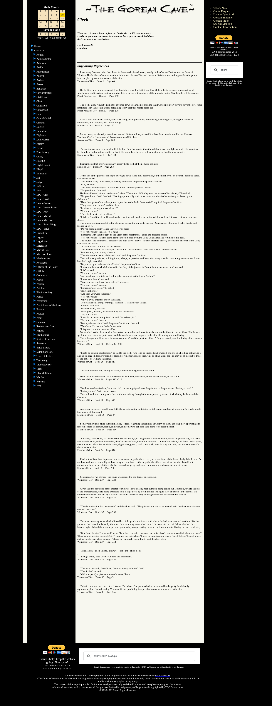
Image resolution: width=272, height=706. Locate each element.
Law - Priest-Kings (46, 224)
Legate (40, 237)
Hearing (41, 160)
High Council (43, 165)
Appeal (40, 76)
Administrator (44, 59)
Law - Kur (42, 211)
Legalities (41, 233)
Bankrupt (41, 88)
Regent (40, 330)
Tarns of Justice (44, 356)
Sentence (41, 343)
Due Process (43, 139)
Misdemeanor (43, 258)
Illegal (40, 169)
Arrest (40, 84)
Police (40, 296)
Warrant (41, 381)
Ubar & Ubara (44, 373)
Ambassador (43, 71)
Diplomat (41, 135)
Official (40, 271)
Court (39, 114)
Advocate (41, 63)
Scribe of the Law (46, 339)
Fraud (39, 148)
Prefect (40, 313)
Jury (39, 190)
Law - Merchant (45, 220)
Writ (39, 385)
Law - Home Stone (46, 207)
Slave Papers (43, 347)
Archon (40, 80)
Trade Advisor (44, 364)
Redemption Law (45, 326)
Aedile (40, 67)
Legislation (42, 241)
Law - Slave (43, 228)
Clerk (39, 101)
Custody (41, 122)
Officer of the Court (47, 267)
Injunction (42, 173)
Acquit (40, 54)
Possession (42, 301)
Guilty (40, 156)
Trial (39, 368)
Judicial (40, 186)
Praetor (40, 309)
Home (37, 46)
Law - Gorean (44, 203)
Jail (38, 177)
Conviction (42, 110)
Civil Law (42, 97)
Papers (40, 279)
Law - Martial (44, 216)
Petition (40, 288)
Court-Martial (44, 118)
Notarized (41, 262)
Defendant (42, 131)
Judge (39, 182)
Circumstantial (44, 93)
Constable (41, 105)
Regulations (42, 335)
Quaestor (41, 322)
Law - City (42, 194)
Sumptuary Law (45, 352)
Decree (40, 127)
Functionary (43, 152)
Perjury (40, 284)
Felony (40, 143)
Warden (40, 377)
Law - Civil (42, 199)
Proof (39, 318)
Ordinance (42, 275)
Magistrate (42, 245)
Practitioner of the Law (49, 305)
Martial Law (43, 250)
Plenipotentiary (44, 292)
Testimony (42, 360)
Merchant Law (44, 254)
